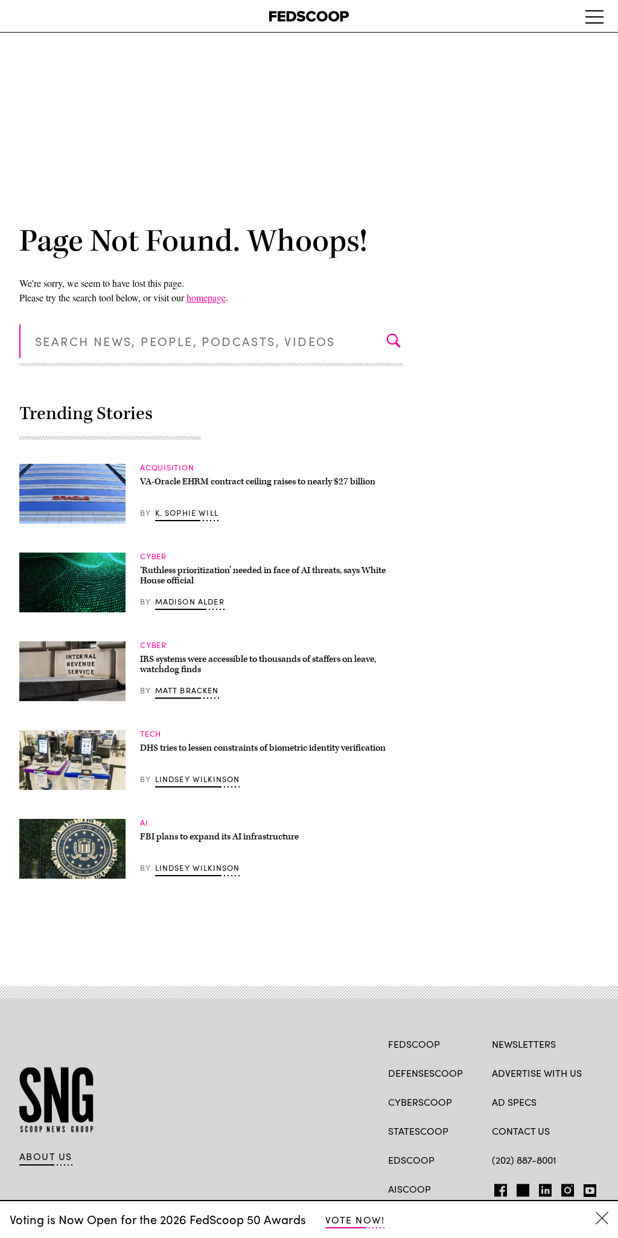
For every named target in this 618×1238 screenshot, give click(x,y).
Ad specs (514, 1101)
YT (587, 1188)
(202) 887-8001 (524, 1159)
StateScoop (418, 1130)
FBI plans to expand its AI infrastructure (219, 836)
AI (144, 822)
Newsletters (524, 1044)
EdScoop (411, 1159)
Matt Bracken (187, 690)
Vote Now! (354, 1219)
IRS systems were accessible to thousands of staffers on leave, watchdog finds (258, 664)
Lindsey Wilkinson (197, 779)
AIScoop (409, 1188)
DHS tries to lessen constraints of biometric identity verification (263, 748)
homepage (206, 297)
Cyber (153, 556)
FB (497, 1188)
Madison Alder (190, 601)
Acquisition (167, 467)
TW (521, 1188)
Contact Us (521, 1130)
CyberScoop (420, 1101)
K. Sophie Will (186, 512)
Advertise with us (537, 1072)
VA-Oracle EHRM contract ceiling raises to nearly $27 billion (257, 481)
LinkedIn (545, 1188)
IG (564, 1188)
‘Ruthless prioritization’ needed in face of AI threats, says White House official (263, 576)
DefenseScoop (425, 1072)
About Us (45, 1156)
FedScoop (414, 1044)
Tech (150, 733)
